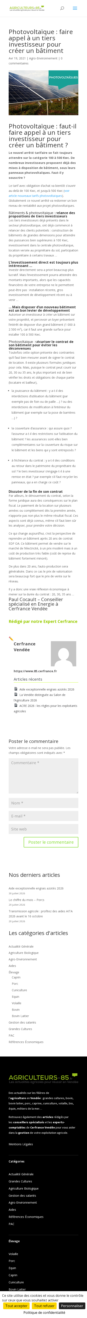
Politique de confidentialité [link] (44, 1312)
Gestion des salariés (22, 1022)
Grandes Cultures (20, 1029)
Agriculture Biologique (24, 953)
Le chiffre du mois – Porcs (26, 900)
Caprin (16, 977)
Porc (15, 984)
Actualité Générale (21, 946)
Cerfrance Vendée (28, 608)
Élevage (14, 972)
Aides (12, 966)
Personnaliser (72, 1306)
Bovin (16, 1010)
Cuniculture (19, 990)
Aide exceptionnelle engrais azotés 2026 (46, 689)
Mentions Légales (21, 1144)
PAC (11, 1035)
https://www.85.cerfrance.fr (35, 671)
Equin (15, 997)
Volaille (16, 1003)
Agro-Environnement (43, 58)
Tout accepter (16, 1306)
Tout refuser (44, 1306)
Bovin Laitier (20, 1016)
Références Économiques (26, 1042)
